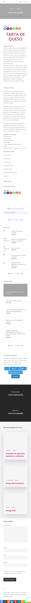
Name (5, 547)
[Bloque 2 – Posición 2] (15, 274)
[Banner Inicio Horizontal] (15, 209)
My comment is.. (7, 525)
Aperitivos (8, 450)
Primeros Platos (9, 480)
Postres (12, 9)
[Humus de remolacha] (15, 474)
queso (11, 200)
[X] (8, 28)
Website (5, 562)
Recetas (19, 9)
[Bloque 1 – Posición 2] (15, 220)
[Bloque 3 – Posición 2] (15, 346)
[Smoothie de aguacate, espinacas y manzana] (15, 446)
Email (5, 555)
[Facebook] (5, 28)
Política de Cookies (8, 596)
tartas (17, 200)
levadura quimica (13, 144)
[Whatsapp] (13, 28)
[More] (19, 28)
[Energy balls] (15, 501)
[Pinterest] (10, 28)
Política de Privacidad (20, 594)
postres (6, 200)
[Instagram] (16, 28)
